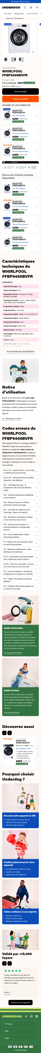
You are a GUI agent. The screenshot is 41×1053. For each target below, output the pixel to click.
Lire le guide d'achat (11, 712)
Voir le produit (21, 91)
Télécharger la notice (13, 418)
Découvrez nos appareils (20, 1002)
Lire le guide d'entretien (13, 653)
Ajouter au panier (20, 99)
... (2, 18)
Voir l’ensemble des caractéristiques (20, 351)
